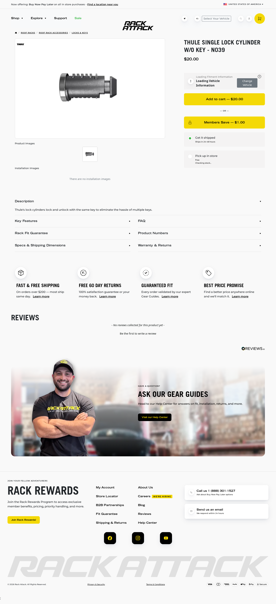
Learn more (41, 296)
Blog (141, 505)
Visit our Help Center (155, 417)
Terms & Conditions (155, 584)
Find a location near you (102, 4)
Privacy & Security (96, 584)
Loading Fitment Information (214, 76)
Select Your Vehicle (216, 18)
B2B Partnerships (110, 505)
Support (60, 18)
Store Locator (107, 496)
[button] (138, 333)
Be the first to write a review (138, 333)
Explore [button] (37, 18)
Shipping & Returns (111, 523)
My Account (105, 487)
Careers (144, 496)
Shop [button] (15, 18)
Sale (78, 18)
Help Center (147, 523)
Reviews (144, 514)
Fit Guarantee (107, 514)
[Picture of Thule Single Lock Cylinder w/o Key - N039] (90, 88)
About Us (145, 487)
